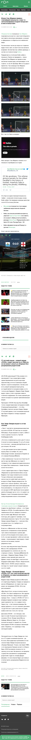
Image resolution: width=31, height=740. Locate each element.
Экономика (4, 9)
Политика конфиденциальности (9, 732)
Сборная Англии (6, 34)
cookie (25, 736)
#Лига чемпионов (11, 676)
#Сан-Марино (5, 282)
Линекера (12, 227)
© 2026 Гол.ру (5, 726)
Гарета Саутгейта (15, 215)
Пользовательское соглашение (9, 729)
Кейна (19, 52)
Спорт (5, 6)
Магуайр (6, 206)
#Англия (13, 282)
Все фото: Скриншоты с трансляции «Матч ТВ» (13, 275)
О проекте (4, 715)
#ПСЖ (2, 676)
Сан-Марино (23, 34)
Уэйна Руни (12, 220)
